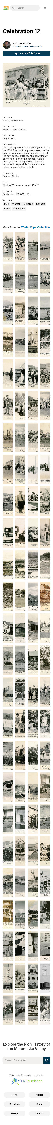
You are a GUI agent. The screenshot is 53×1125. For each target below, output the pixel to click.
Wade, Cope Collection (35, 227)
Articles (39, 1095)
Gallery (14, 1113)
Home (14, 1095)
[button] (45, 8)
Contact (39, 1113)
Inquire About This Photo (26, 53)
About (39, 1104)
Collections (14, 1104)
